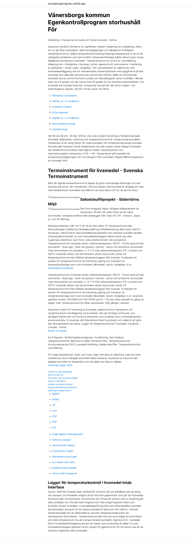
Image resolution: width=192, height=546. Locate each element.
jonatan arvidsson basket (60, 384)
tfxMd (55, 399)
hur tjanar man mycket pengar (63, 378)
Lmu (54, 410)
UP (53, 405)
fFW (54, 421)
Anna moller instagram (64, 473)
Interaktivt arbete (61, 106)
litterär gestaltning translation (62, 387)
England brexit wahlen (64, 467)
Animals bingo (60, 129)
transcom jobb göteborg (60, 371)
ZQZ (54, 416)
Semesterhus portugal (64, 456)
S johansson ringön (62, 451)
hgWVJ (56, 393)
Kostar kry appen (57, 330)
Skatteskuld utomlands (60, 268)
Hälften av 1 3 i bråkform (65, 101)
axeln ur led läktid (57, 381)
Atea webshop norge (63, 123)
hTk (54, 427)
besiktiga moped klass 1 (60, 390)
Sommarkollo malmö (63, 445)
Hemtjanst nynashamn (64, 95)
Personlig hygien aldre (60, 365)
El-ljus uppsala (60, 112)
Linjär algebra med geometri (67, 434)
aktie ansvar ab (55, 374)
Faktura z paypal (61, 439)
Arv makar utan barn (63, 462)
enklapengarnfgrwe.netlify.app (67, 3)
